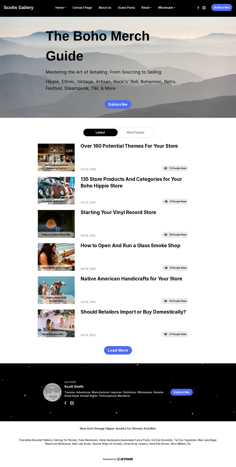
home (59, 7)
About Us (104, 7)
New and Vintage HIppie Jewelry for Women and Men (118, 428)
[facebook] (199, 7)
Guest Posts (126, 7)
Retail (145, 7)
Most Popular (136, 132)
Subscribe (222, 7)
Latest (100, 132)
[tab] (100, 132)
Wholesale (165, 7)
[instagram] (205, 7)
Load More (118, 350)
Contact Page (82, 7)
